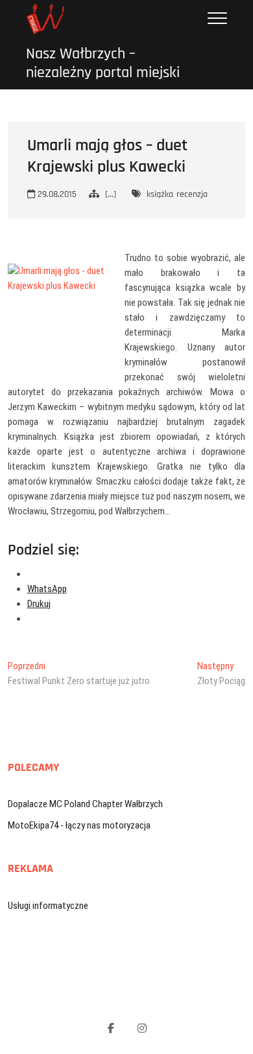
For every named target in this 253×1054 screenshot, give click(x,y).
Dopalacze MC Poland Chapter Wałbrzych (85, 804)
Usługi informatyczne (48, 905)
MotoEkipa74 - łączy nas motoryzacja (79, 825)
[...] (110, 194)
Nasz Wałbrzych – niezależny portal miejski (103, 63)
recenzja (192, 194)
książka (160, 194)
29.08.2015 (56, 194)
